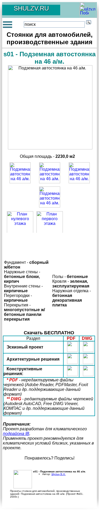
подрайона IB (16, 433)
